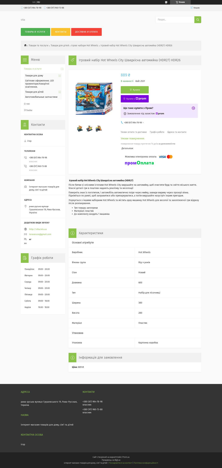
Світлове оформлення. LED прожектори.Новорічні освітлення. (39, 84)
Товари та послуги (38, 45)
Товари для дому (34, 76)
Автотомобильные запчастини (41, 97)
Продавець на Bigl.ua (111, 460)
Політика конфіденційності (146, 463)
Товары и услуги (35, 32)
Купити (136, 90)
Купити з (130, 99)
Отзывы (28, 110)
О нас (27, 104)
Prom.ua (125, 457)
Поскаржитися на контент (120, 463)
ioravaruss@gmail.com (40, 234)
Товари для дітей (60, 45)
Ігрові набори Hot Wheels (84, 45)
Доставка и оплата (86, 32)
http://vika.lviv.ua (38, 229)
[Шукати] (197, 19)
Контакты (60, 32)
